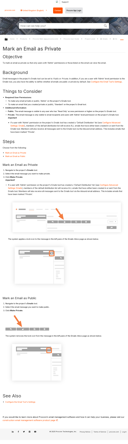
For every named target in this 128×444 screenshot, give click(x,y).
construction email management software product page (29, 420)
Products (24, 39)
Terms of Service (100, 432)
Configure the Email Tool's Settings (106, 82)
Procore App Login (74, 10)
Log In (124, 432)
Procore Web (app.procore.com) (45, 39)
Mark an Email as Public (15, 156)
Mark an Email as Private (15, 153)
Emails (105, 39)
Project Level (90, 39)
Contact (58, 10)
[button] (105, 25)
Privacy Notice (85, 432)
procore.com (10, 10)
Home (12, 39)
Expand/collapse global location (121, 38)
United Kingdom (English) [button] (33, 10)
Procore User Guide (72, 39)
